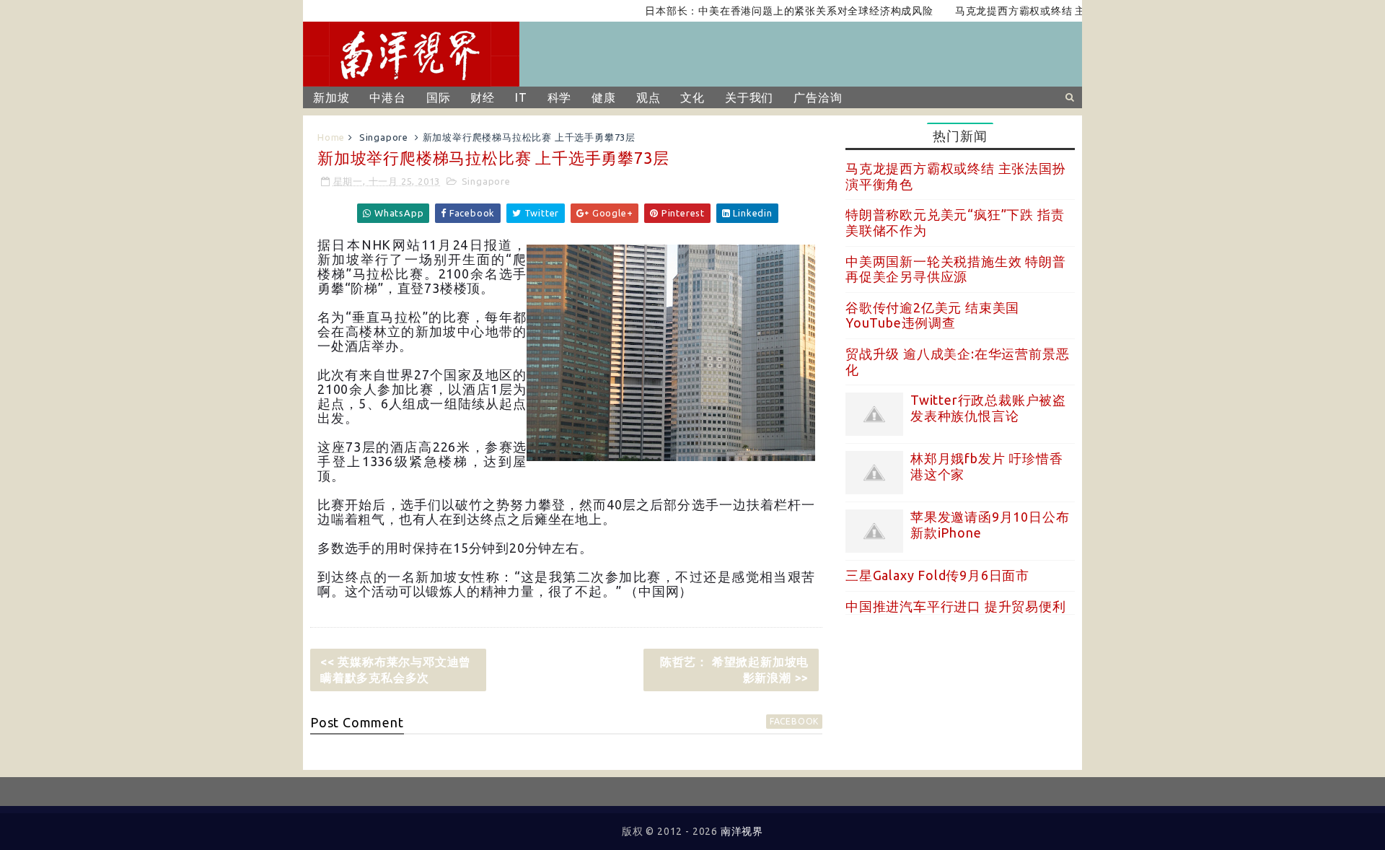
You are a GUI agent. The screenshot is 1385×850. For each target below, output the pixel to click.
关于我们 (749, 97)
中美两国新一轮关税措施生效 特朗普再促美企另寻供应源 (955, 269)
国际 (438, 97)
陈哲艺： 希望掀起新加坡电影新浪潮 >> (734, 669)
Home (331, 137)
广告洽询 (817, 97)
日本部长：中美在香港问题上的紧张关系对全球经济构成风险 (772, 11)
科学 (560, 97)
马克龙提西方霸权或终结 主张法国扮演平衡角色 (1051, 11)
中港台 (387, 97)
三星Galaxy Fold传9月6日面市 (937, 575)
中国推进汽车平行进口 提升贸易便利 (955, 606)
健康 (604, 97)
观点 (648, 97)
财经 (482, 97)
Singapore (383, 137)
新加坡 (331, 97)
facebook (794, 721)
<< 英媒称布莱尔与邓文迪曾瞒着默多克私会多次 (395, 669)
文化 (692, 97)
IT (521, 97)
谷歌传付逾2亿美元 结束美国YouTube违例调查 (932, 315)
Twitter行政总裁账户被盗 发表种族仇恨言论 (988, 408)
